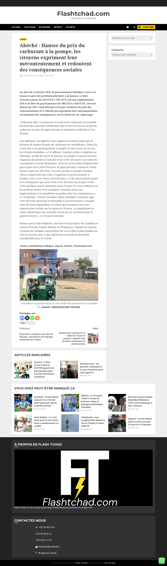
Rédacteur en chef (31, 76)
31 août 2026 (40, 409)
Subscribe (148, 27)
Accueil (16, 27)
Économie (44, 27)
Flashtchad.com (83, 13)
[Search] (134, 27)
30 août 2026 (87, 429)
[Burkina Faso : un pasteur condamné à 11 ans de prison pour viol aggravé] (69, 369)
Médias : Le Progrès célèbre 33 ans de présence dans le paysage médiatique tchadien (92, 401)
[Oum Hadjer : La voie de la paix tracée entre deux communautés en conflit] (23, 423)
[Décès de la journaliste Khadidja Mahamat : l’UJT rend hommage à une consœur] (117, 403)
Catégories (117, 50)
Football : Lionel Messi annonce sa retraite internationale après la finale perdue (46, 401)
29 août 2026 (86, 376)
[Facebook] (22, 318)
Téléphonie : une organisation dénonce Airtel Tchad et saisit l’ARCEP (93, 421)
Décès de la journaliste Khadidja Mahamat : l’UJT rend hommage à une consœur (140, 401)
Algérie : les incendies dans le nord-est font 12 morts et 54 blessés (140, 421)
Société (70, 27)
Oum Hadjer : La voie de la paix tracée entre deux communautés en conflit (46, 421)
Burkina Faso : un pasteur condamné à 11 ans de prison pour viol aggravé (91, 368)
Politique (29, 27)
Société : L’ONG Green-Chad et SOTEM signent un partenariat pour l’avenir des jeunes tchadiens (44, 369)
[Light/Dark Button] (129, 27)
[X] (27, 318)
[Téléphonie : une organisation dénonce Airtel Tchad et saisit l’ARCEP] (70, 423)
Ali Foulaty (110, 563)
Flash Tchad (81, 563)
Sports (58, 27)
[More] (37, 318)
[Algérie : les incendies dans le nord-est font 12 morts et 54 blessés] (117, 423)
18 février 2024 (48, 76)
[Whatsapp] (32, 318)
